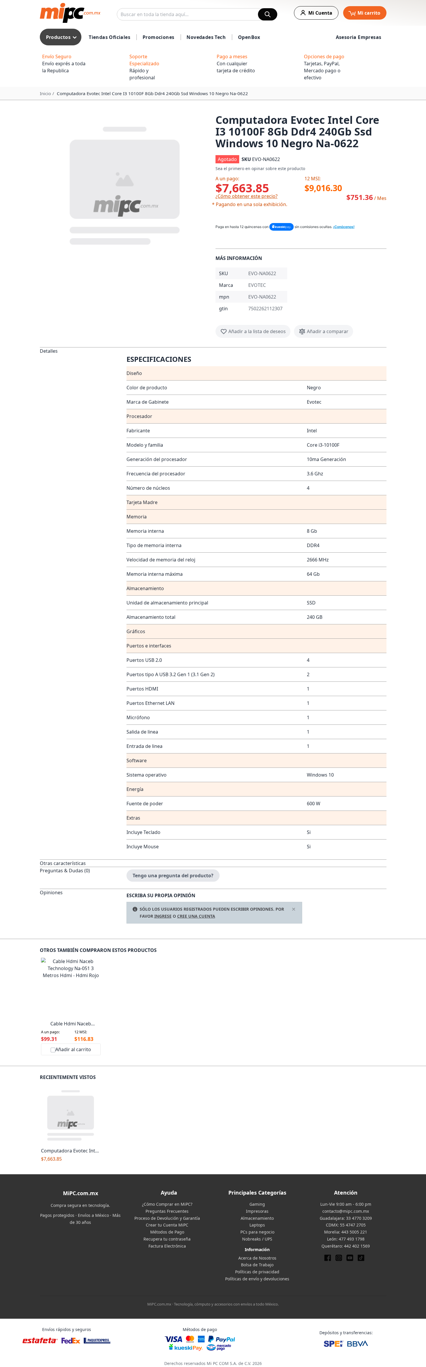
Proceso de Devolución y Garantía (167, 1218)
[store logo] (70, 13)
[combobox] (197, 14)
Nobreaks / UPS (257, 1239)
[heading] (83, 603)
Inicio (45, 93)
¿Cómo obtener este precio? (246, 196)
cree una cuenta (196, 916)
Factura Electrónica (167, 1246)
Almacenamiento (257, 1218)
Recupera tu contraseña (167, 1239)
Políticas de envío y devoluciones (257, 1279)
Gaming (257, 1204)
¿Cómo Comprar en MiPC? (167, 1204)
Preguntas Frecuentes (167, 1211)
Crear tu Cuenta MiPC (167, 1225)
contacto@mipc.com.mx (345, 1211)
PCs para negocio (257, 1232)
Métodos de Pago (167, 1232)
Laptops (257, 1225)
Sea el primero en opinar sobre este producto (260, 168)
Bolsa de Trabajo (257, 1264)
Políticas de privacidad (257, 1272)
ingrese (163, 916)
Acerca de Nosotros (257, 1258)
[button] (125, 184)
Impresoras (257, 1211)
